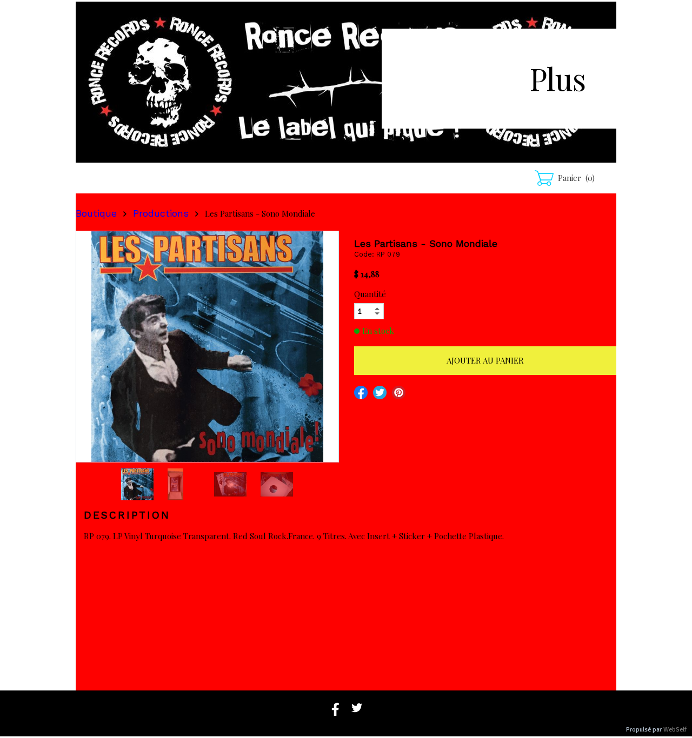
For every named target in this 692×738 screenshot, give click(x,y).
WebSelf (675, 730)
